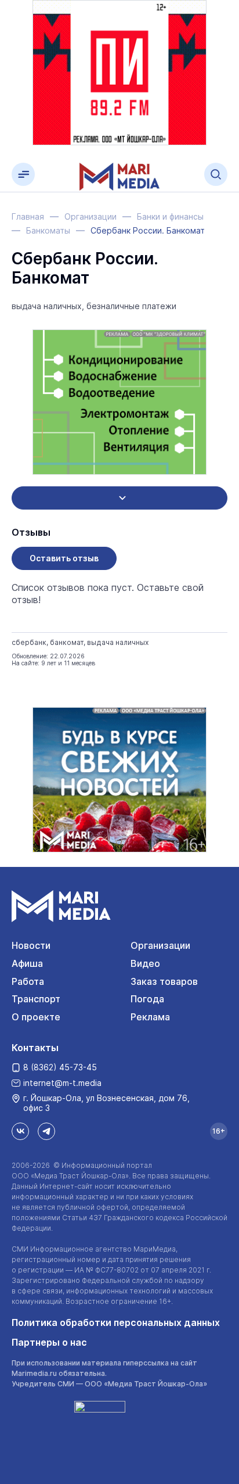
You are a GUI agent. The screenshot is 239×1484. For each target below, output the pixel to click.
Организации (160, 945)
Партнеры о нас (49, 1342)
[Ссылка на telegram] (46, 1131)
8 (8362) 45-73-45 (60, 1067)
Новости (31, 945)
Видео (145, 963)
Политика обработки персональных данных (116, 1322)
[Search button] (215, 174)
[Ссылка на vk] (20, 1131)
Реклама (150, 1017)
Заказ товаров (164, 981)
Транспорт (36, 999)
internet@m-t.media (62, 1083)
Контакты (35, 1047)
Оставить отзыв (64, 558)
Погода (147, 999)
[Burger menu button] (23, 174)
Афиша (27, 963)
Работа (28, 981)
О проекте (36, 1017)
